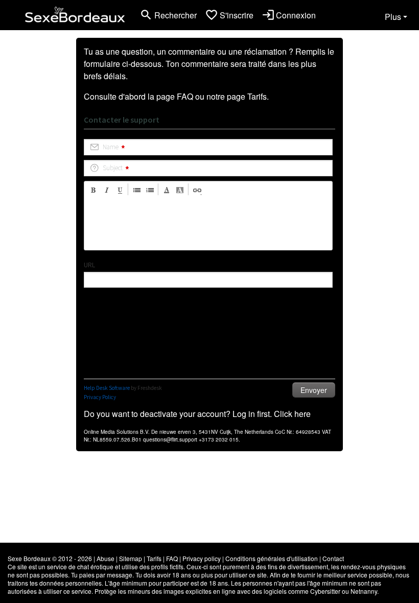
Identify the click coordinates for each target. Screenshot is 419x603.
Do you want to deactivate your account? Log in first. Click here (197, 414)
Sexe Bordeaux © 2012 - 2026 (50, 558)
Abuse (105, 558)
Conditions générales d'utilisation (271, 558)
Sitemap (130, 558)
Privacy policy (201, 558)
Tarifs (257, 96)
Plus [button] (393, 16)
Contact (333, 558)
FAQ (185, 96)
